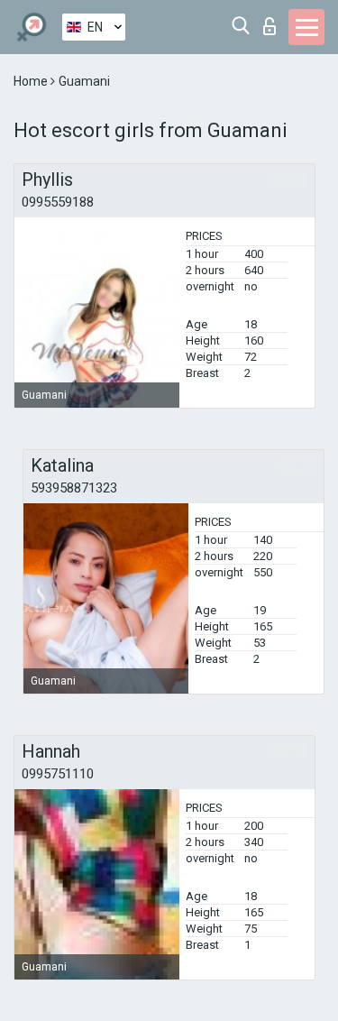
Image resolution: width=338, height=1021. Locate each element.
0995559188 (58, 202)
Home (32, 81)
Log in (273, 21)
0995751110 (58, 774)
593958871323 (74, 488)
